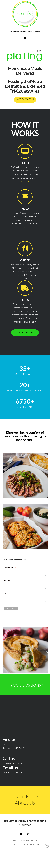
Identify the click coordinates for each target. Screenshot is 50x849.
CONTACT (34, 840)
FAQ (25, 227)
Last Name (8, 593)
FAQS (27, 840)
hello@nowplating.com (12, 772)
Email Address (10, 567)
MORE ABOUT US (25, 99)
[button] (25, 38)
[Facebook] (21, 834)
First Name (8, 580)
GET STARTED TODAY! (25, 332)
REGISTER (25, 181)
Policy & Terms (18, 840)
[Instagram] (29, 834)
